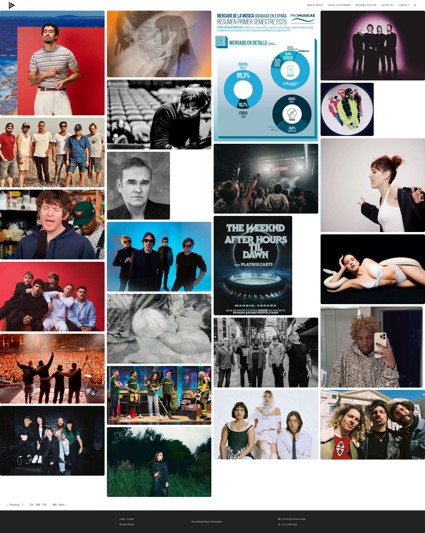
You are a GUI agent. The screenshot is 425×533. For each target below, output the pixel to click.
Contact (404, 5)
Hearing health (366, 5)
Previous (13, 505)
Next (63, 505)
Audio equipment (339, 5)
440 (54, 505)
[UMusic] (12, 5)
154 (31, 505)
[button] (415, 5)
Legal (122, 519)
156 (44, 505)
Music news (315, 5)
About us (387, 5)
